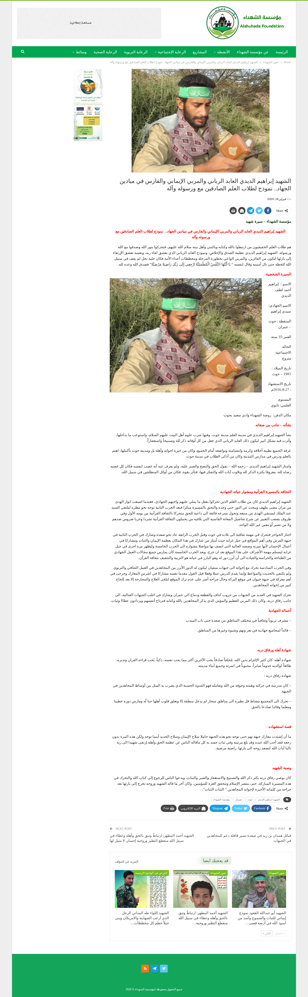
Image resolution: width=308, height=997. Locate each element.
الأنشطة (223, 52)
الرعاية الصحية (105, 52)
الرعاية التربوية (136, 52)
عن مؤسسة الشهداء (253, 52)
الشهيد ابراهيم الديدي (269, 799)
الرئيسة (282, 52)
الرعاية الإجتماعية (172, 52)
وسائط (81, 52)
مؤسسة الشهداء (221, 799)
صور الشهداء (276, 873)
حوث (250, 799)
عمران (238, 799)
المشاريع (200, 52)
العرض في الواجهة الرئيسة (151, 873)
